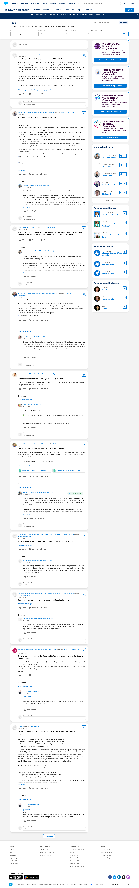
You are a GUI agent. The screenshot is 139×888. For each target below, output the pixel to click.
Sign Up (130, 10)
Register (80, 15)
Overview (36, 10)
